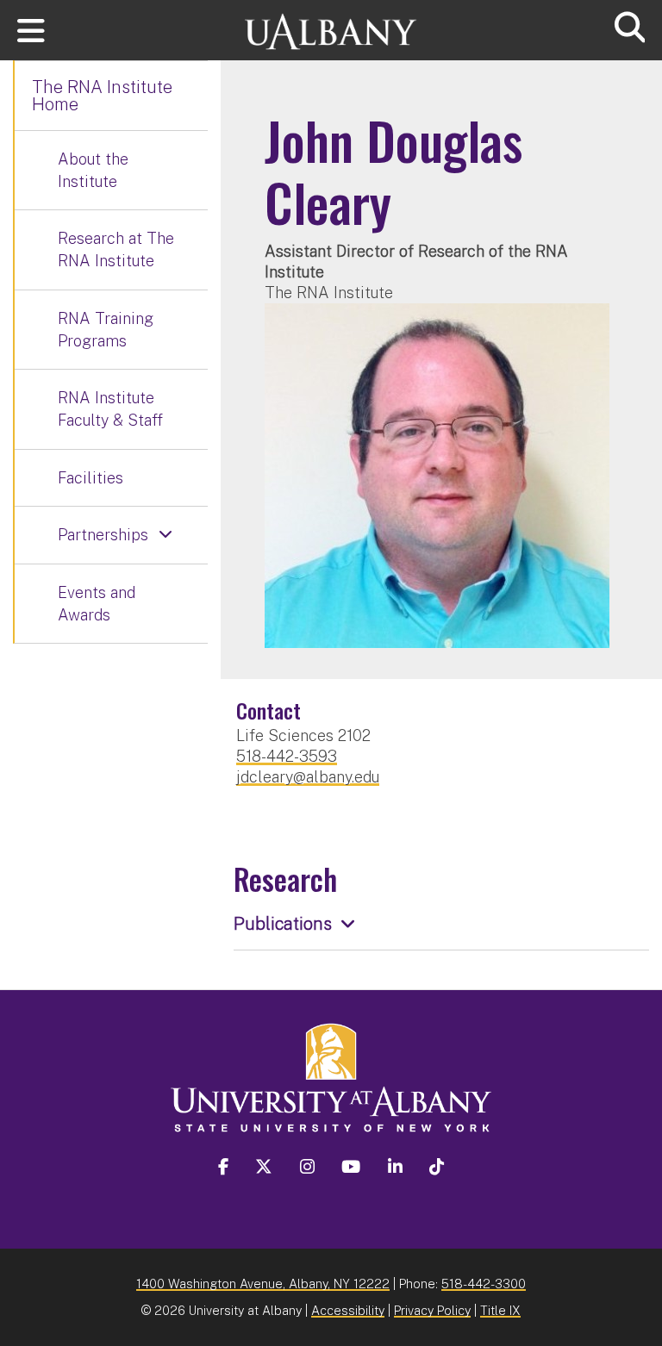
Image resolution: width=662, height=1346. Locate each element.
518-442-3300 (483, 1283)
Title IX (500, 1310)
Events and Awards (96, 603)
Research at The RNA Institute (116, 249)
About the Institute (93, 170)
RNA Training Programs (105, 329)
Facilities (90, 478)
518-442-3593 (286, 756)
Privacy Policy (432, 1310)
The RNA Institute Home (102, 96)
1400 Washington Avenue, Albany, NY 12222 (263, 1283)
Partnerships (103, 535)
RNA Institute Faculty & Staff (110, 409)
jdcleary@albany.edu (307, 777)
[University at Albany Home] (331, 24)
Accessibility (347, 1310)
